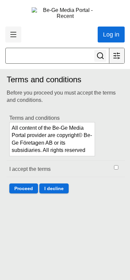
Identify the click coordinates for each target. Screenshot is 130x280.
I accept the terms (30, 169)
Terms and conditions (34, 118)
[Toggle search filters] (116, 55)
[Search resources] (100, 56)
